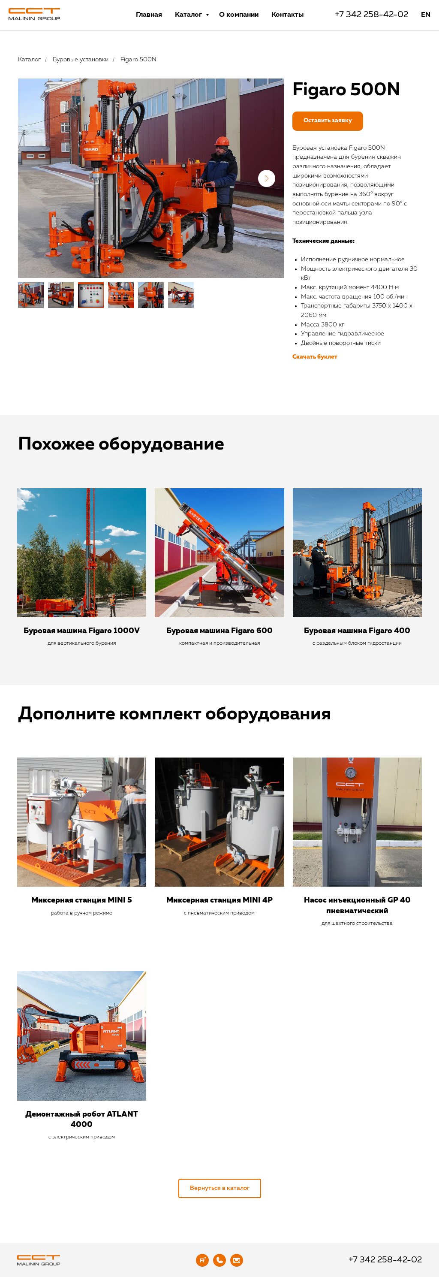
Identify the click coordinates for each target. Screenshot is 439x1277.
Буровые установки (80, 60)
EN (425, 15)
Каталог (189, 15)
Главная (149, 15)
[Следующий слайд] (266, 178)
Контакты (287, 15)
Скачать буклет (314, 357)
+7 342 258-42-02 (370, 15)
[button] (327, 121)
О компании (239, 15)
